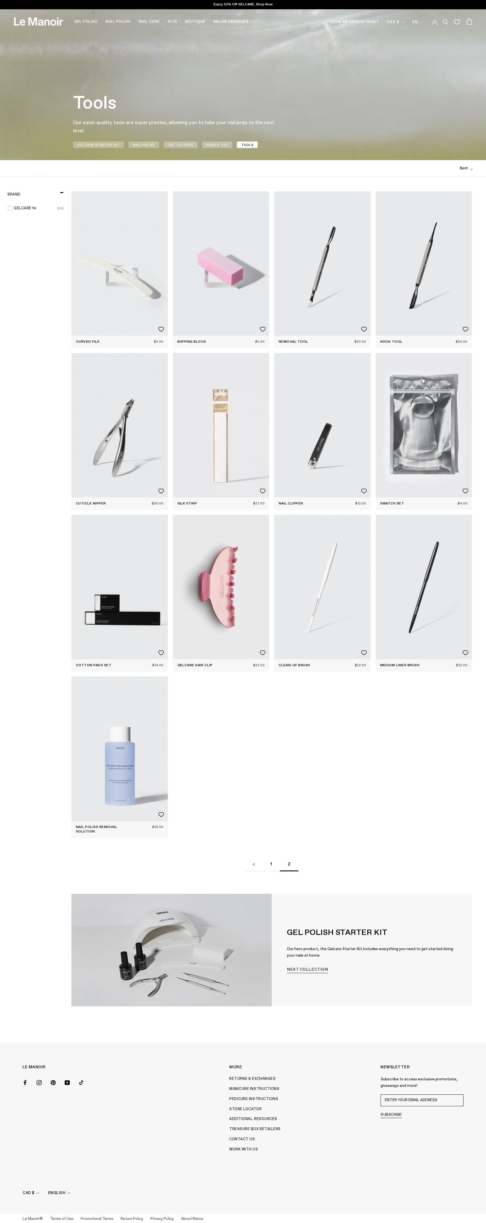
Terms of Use (61, 1219)
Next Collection (307, 969)
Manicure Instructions (254, 1089)
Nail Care (149, 22)
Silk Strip (187, 503)
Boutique (195, 22)
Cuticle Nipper (91, 503)
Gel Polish (86, 22)
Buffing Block (191, 342)
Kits (172, 22)
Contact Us (242, 1139)
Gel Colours (180, 145)
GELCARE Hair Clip (195, 665)
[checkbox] (39, 208)
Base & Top (217, 145)
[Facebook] (25, 1082)
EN (415, 22)
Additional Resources (253, 1119)
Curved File (88, 342)
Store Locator (245, 1109)
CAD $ (393, 22)
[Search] (446, 21)
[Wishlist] (457, 21)
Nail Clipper (291, 503)
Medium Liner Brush (400, 665)
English (57, 1193)
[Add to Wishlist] (161, 329)
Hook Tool (391, 342)
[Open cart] (469, 21)
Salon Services (230, 22)
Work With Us (243, 1149)
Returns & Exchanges (252, 1079)
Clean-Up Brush (294, 665)
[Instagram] (39, 1082)
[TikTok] (81, 1082)
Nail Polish (118, 22)
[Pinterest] (53, 1082)
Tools (247, 145)
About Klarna (192, 1219)
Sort (464, 168)
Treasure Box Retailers (254, 1129)
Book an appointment (354, 22)
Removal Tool (293, 342)
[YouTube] (67, 1082)
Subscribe (391, 1115)
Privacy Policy (162, 1219)
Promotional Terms (97, 1219)
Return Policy (132, 1219)
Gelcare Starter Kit (98, 145)
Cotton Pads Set (93, 665)
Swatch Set (392, 503)
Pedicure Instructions (253, 1099)
